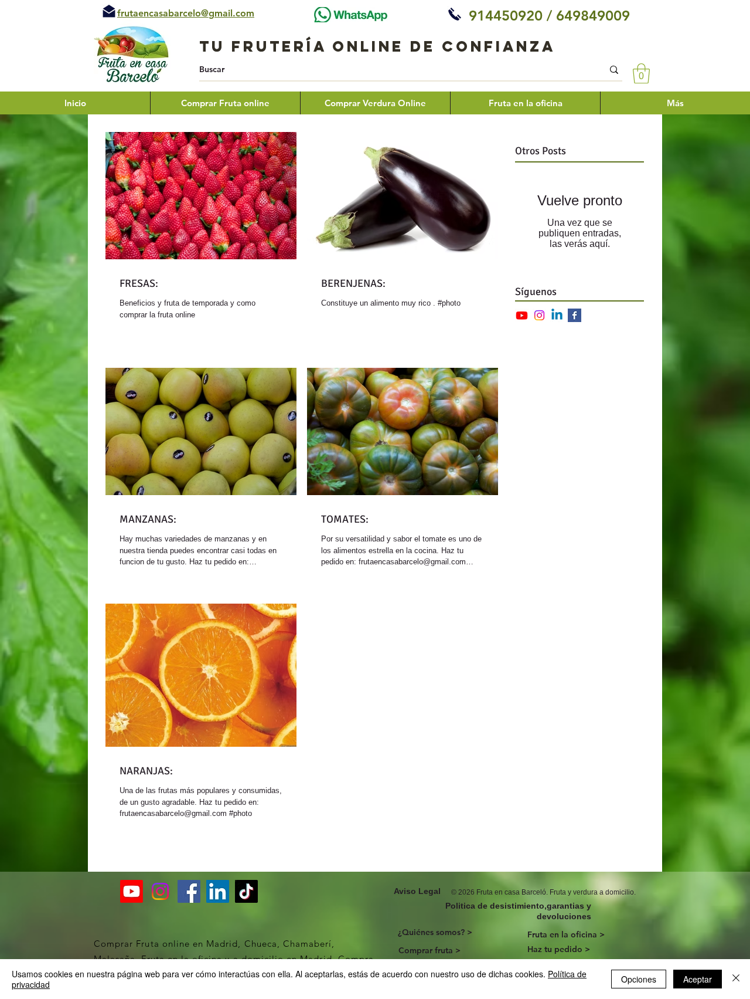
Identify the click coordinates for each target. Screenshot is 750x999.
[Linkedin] (557, 315)
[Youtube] (522, 315)
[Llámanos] (454, 14)
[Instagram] (539, 315)
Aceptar (697, 979)
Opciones (638, 979)
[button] (641, 73)
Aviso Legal (417, 891)
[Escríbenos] (109, 11)
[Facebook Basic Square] (574, 315)
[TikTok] (246, 891)
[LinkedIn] (217, 891)
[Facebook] (189, 891)
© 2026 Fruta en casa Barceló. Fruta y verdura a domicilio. (543, 892)
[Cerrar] (736, 979)
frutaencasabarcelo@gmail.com (185, 13)
